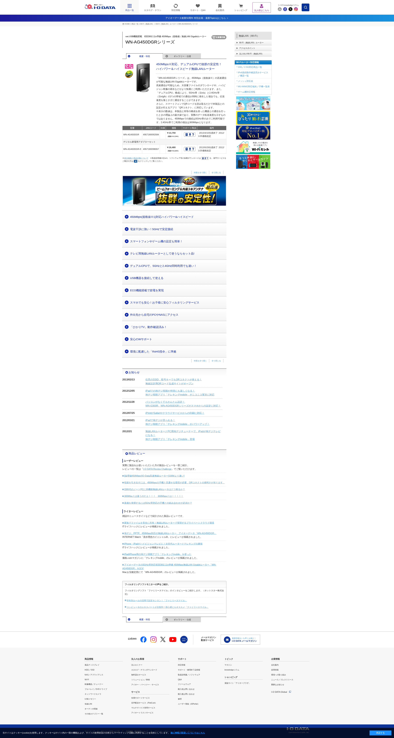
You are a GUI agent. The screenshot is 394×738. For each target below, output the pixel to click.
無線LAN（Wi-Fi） (249, 36)
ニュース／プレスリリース (282, 680)
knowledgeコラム (232, 670)
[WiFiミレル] (253, 147)
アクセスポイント (247, 48)
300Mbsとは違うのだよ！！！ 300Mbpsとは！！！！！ (153, 496)
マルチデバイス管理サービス (143, 708)
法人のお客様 (137, 659)
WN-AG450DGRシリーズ (188, 24)
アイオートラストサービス (142, 713)
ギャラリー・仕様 (182, 56)
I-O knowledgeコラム (289, 5)
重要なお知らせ (277, 685)
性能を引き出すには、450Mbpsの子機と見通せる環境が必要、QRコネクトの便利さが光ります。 (174, 482)
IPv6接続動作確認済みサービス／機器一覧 (253, 74)
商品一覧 (135, 24)
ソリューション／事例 (140, 680)
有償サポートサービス (140, 698)
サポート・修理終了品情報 (189, 670)
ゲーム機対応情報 (246, 92)
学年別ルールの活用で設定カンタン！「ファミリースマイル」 (157, 600)
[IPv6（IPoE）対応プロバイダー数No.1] (253, 132)
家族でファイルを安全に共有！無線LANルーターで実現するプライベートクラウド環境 (169, 522)
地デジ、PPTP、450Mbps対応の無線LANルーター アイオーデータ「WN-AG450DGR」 (170, 533)
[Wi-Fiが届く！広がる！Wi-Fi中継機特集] (253, 103)
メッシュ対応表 (245, 81)
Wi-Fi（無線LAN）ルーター (166, 24)
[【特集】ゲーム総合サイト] (253, 162)
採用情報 (275, 670)
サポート (182, 659)
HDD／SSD (89, 670)
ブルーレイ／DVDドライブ (96, 689)
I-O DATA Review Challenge (157, 469)
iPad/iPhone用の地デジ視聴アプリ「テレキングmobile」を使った (157, 554)
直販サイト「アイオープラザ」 (237, 683)
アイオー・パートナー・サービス (145, 685)
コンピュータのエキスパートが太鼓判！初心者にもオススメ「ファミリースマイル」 (168, 607)
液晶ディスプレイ (92, 665)
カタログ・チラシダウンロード (144, 670)
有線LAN (88, 704)
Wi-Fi (87, 680)
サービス (135, 692)
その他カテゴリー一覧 (94, 714)
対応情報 (181, 665)
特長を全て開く (200, 173)
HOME (127, 24)
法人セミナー (136, 665)
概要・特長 (144, 56)
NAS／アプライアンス (94, 675)
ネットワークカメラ (93, 694)
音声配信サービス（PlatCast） (144, 703)
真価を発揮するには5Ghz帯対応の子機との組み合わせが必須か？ (158, 503)
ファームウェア (184, 684)
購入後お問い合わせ (186, 694)
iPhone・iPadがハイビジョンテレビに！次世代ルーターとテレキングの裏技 (163, 543)
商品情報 (89, 659)
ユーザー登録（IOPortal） (188, 704)
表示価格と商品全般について (136, 158)
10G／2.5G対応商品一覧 (250, 67)
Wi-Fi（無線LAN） (147, 24)
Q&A (180, 680)
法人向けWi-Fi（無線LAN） (251, 54)
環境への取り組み (278, 675)
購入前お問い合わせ (186, 689)
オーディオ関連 (91, 709)
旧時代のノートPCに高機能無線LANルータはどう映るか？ (154, 489)
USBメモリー (90, 699)
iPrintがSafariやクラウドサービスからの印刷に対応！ (174, 413)
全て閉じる (216, 173)
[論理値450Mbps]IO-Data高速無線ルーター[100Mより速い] (154, 475)
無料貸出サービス (138, 675)
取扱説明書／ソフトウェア (189, 675)
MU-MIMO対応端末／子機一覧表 (254, 86)
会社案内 (275, 665)
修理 (180, 699)
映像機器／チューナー (94, 684)
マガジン (228, 665)
